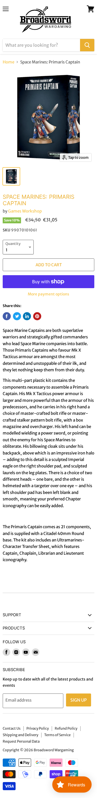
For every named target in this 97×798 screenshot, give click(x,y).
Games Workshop (25, 211)
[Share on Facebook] (7, 316)
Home (8, 62)
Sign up (78, 700)
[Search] (87, 45)
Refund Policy (66, 728)
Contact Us (11, 728)
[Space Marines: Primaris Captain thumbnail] (11, 176)
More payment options (48, 294)
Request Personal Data (21, 741)
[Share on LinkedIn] (27, 316)
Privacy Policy (37, 728)
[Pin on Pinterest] (37, 316)
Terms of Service (57, 735)
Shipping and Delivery (20, 735)
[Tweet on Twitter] (17, 316)
